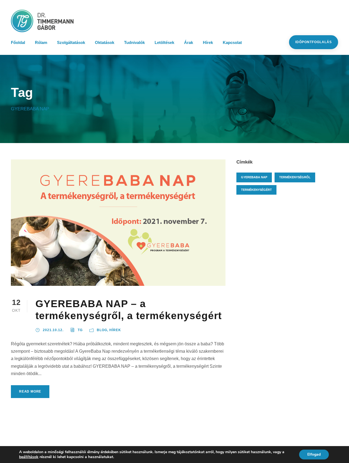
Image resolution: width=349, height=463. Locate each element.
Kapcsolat (232, 42)
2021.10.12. (53, 330)
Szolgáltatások (71, 42)
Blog (102, 330)
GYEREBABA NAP (254, 177)
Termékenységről (295, 177)
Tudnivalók (134, 42)
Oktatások (104, 42)
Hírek (208, 42)
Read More (30, 391)
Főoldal (18, 42)
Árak (188, 42)
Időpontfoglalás (313, 42)
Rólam (41, 42)
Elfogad (314, 454)
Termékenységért (256, 189)
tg (80, 330)
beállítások (28, 457)
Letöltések (164, 42)
